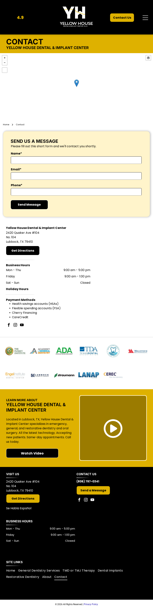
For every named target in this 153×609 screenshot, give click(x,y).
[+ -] (76, 87)
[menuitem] (12, 570)
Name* (16, 153)
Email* (16, 169)
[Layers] (148, 57)
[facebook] (9, 325)
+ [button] (4, 57)
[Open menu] (145, 18)
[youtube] (22, 325)
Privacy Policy (91, 604)
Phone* (16, 185)
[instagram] (15, 325)
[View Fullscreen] (4, 70)
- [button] (4, 62)
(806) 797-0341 (87, 481)
